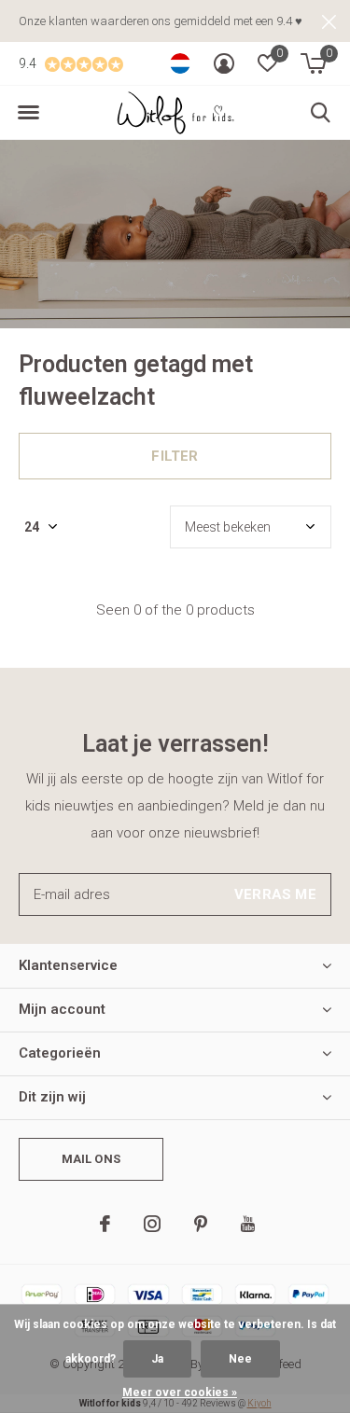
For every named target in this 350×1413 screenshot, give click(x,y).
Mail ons (91, 1159)
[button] (28, 113)
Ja (157, 1358)
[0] (313, 63)
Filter (174, 456)
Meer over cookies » (179, 1392)
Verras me (275, 894)
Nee (240, 1358)
